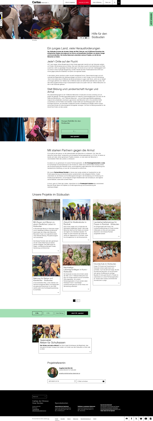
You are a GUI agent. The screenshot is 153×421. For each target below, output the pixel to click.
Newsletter (63, 418)
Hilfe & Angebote (70, 2)
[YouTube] (145, 418)
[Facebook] (78, 38)
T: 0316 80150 (35, 409)
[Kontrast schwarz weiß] (1, 15)
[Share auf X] (136, 418)
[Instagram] (81, 38)
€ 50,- (48, 313)
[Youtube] (88, 38)
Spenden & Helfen (84, 2)
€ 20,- (37, 313)
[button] (45, 2)
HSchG (94, 418)
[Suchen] (115, 2)
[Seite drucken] (126, 418)
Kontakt (56, 418)
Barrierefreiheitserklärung (86, 418)
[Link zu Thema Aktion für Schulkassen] (46, 333)
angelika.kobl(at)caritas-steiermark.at (69, 373)
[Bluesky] (86, 38)
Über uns (107, 2)
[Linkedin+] (83, 38)
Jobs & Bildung (97, 2)
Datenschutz (75, 418)
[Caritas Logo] (36, 2)
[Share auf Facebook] (131, 418)
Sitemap (69, 418)
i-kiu (48, 418)
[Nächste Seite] (79, 300)
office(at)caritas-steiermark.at (39, 410)
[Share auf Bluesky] (141, 418)
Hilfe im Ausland (69, 6)
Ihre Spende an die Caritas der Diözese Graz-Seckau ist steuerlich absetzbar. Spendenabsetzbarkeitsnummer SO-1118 (110, 408)
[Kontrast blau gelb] (1, 18)
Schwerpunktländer (79, 6)
